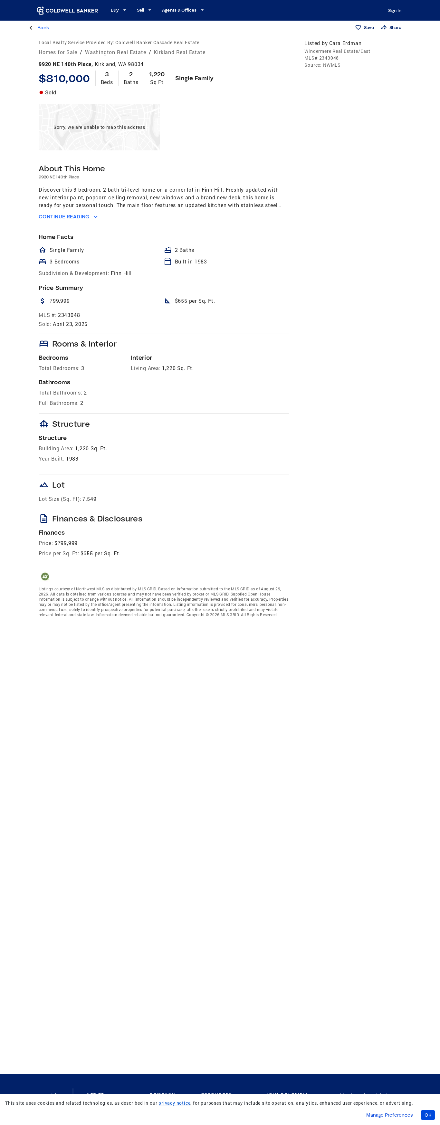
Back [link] (43, 27)
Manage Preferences (389, 1115)
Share (395, 27)
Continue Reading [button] (64, 217)
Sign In (394, 10)
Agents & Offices (179, 10)
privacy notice (174, 1103)
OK (428, 1115)
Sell (140, 10)
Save (369, 27)
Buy (115, 10)
